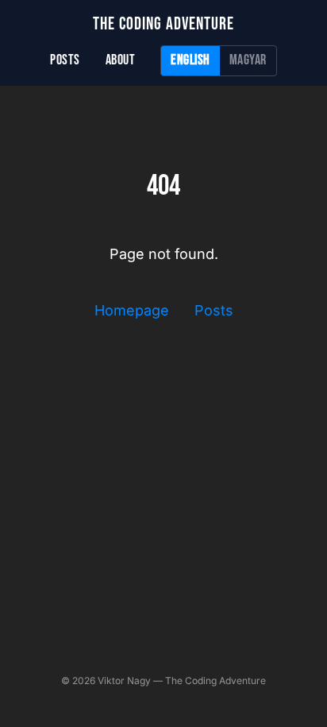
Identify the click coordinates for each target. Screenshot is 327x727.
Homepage (131, 310)
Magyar (248, 60)
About (121, 60)
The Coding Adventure (163, 24)
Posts (65, 60)
